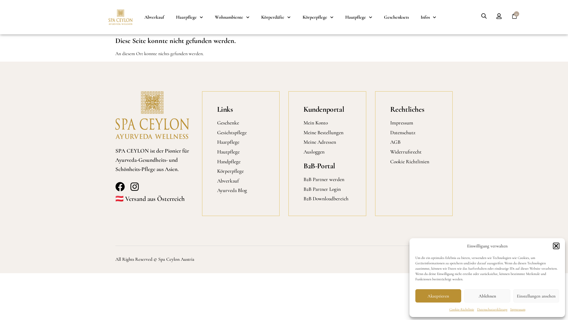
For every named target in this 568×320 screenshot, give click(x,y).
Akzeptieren (438, 296)
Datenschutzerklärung (492, 309)
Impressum (517, 309)
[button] (556, 246)
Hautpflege (355, 17)
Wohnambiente (229, 17)
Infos (425, 17)
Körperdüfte (272, 17)
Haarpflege (186, 17)
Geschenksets (396, 17)
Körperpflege (315, 17)
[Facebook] (120, 186)
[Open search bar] (484, 16)
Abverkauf (154, 17)
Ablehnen (487, 296)
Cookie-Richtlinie (461, 309)
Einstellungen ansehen (536, 296)
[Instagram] (134, 186)
